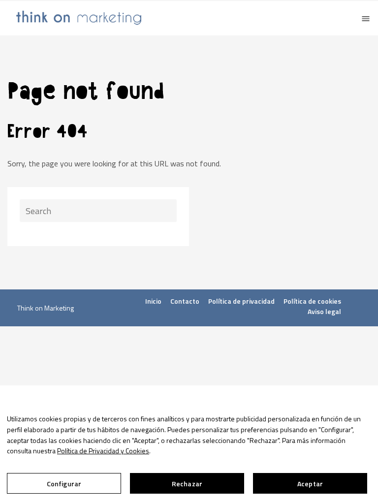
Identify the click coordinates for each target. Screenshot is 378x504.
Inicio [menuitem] (153, 301)
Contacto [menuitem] (184, 301)
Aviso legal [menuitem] (324, 311)
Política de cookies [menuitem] (312, 301)
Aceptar (310, 483)
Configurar (64, 483)
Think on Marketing (45, 308)
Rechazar (187, 483)
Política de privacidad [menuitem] (241, 301)
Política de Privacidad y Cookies (103, 450)
